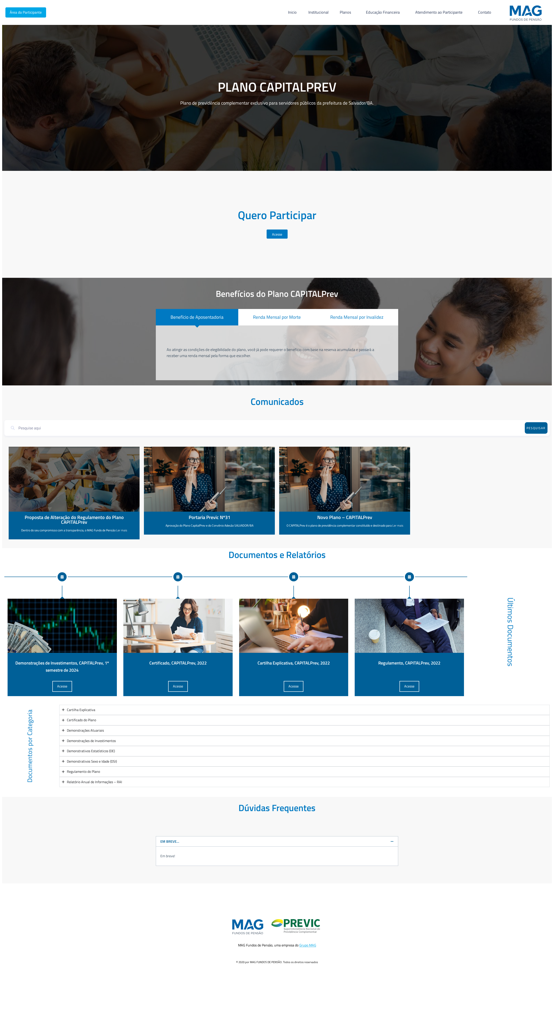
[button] (277, 841)
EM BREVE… (169, 841)
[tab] (197, 317)
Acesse (62, 686)
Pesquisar (536, 428)
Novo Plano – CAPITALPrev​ (344, 517)
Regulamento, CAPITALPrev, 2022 (409, 663)
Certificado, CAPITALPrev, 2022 (178, 663)
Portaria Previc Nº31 (209, 517)
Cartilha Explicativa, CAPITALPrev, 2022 (294, 663)
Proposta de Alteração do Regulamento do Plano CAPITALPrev (74, 520)
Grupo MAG (307, 945)
